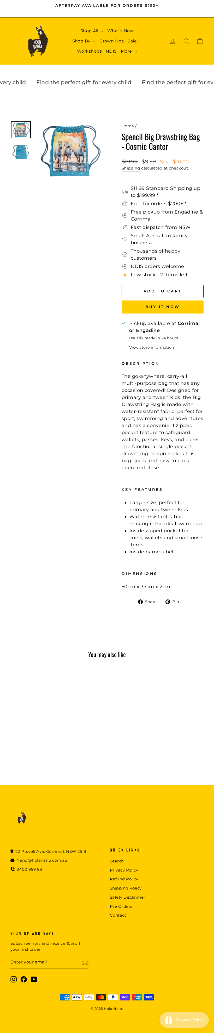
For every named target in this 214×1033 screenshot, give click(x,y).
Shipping (131, 168)
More (127, 51)
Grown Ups (111, 41)
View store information (151, 347)
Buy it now (162, 306)
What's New (120, 30)
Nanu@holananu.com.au (41, 860)
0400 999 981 (30, 869)
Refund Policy (124, 879)
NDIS (111, 51)
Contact (118, 915)
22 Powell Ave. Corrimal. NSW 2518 (50, 851)
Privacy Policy (124, 870)
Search (117, 861)
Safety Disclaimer (127, 897)
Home (128, 125)
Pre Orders (121, 906)
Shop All (89, 30)
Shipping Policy (126, 888)
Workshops (89, 51)
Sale (133, 41)
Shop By (82, 41)
